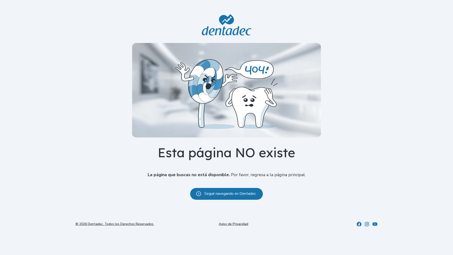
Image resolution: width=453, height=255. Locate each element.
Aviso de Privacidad (233, 224)
